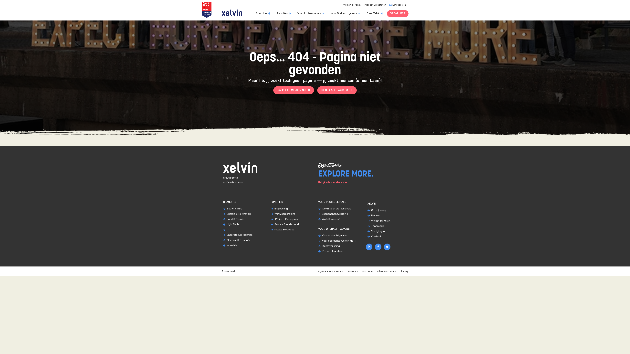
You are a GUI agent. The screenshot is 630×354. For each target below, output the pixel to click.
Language (399, 5)
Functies (282, 13)
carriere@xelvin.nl (233, 182)
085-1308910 (230, 178)
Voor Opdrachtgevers (344, 13)
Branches (261, 13)
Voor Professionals (309, 13)
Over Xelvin (373, 13)
